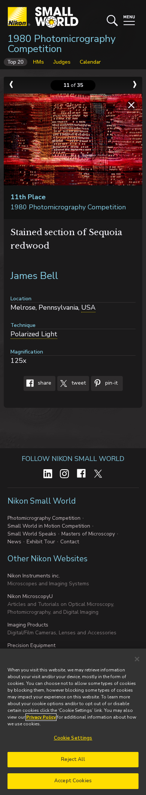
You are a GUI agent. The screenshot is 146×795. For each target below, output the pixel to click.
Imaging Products (27, 624)
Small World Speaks (31, 533)
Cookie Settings (73, 738)
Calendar (90, 62)
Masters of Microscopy (88, 533)
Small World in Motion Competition (48, 526)
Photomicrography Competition (43, 518)
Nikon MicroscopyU (30, 596)
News (14, 541)
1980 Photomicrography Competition (61, 44)
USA (88, 307)
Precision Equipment (31, 645)
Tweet (78, 383)
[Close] (137, 659)
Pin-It (111, 383)
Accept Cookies (73, 780)
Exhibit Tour (41, 541)
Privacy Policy (41, 717)
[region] (73, 722)
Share (43, 383)
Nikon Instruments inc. (33, 575)
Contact (69, 541)
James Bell (34, 276)
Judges (61, 62)
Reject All (73, 759)
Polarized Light (33, 334)
